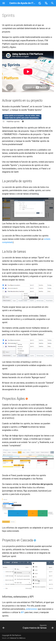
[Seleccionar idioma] (46, 3)
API (22, 612)
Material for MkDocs (17, 638)
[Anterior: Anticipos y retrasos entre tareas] (4, 627)
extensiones (31, 609)
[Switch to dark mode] (39, 3)
